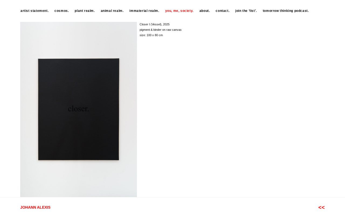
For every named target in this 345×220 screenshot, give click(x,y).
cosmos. (61, 11)
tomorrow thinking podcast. (286, 11)
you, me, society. (179, 11)
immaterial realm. (144, 11)
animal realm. (112, 11)
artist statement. (34, 11)
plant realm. (85, 11)
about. (204, 11)
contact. (222, 11)
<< (321, 207)
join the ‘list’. (246, 11)
